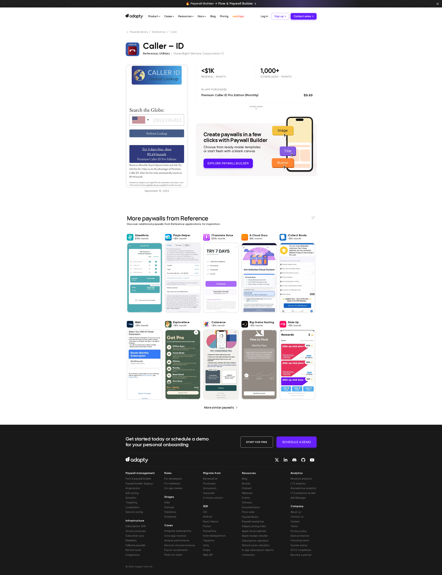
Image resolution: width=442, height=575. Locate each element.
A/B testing (132, 493)
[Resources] (193, 16)
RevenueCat (210, 478)
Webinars (247, 493)
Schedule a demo (296, 442)
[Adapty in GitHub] (303, 460)
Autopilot (131, 497)
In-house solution (213, 497)
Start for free (256, 442)
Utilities (164, 53)
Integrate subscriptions (177, 530)
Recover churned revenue (179, 545)
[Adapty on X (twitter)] (276, 460)
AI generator (133, 488)
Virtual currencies (136, 531)
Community (248, 554)
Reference (159, 32)
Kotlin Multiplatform (214, 535)
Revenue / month (213, 76)
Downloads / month (276, 76)
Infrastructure (135, 520)
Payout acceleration (176, 549)
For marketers (172, 483)
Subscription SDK (136, 526)
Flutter (207, 526)
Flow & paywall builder (138, 478)
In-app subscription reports (258, 549)
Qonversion (209, 488)
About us (296, 511)
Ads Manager (298, 497)
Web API (208, 554)
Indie (167, 502)
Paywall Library (139, 32)
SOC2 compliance (301, 549)
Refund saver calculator (256, 545)
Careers (295, 521)
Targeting (131, 502)
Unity (206, 545)
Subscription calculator (255, 540)
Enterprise (170, 516)
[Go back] (128, 33)
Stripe (206, 549)
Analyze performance (176, 540)
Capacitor (208, 540)
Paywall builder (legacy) (139, 483)
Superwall (208, 493)
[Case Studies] (173, 16)
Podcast (247, 488)
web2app (238, 16)
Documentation (251, 507)
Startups (169, 507)
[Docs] (205, 16)
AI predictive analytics (303, 488)
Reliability (131, 540)
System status (299, 545)
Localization (132, 507)
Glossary (247, 502)
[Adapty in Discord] (294, 460)
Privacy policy (299, 531)
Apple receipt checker (255, 535)
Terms (294, 526)
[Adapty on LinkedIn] (285, 460)
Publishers (170, 511)
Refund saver (133, 549)
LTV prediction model (303, 493)
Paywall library (250, 516)
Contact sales (302, 16)
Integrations (133, 554)
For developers (173, 478)
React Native (210, 521)
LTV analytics (298, 483)
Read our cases (173, 554)
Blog (213, 16)
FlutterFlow (209, 531)
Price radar (248, 511)
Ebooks (246, 483)
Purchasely (209, 483)
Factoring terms (300, 540)
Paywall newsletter (253, 521)
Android (207, 516)
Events (246, 497)
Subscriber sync (135, 535)
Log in (264, 16)
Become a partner (301, 554)
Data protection (300, 535)
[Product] (159, 16)
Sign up (278, 16)
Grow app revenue (175, 535)
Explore (228, 163)
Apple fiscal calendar (254, 531)
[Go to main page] (134, 16)
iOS (205, 511)
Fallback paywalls (136, 545)
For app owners (173, 488)
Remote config (134, 511)
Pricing (224, 16)
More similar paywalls (219, 407)
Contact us (297, 516)
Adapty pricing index (254, 526)
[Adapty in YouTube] (312, 460)
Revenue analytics (301, 478)
